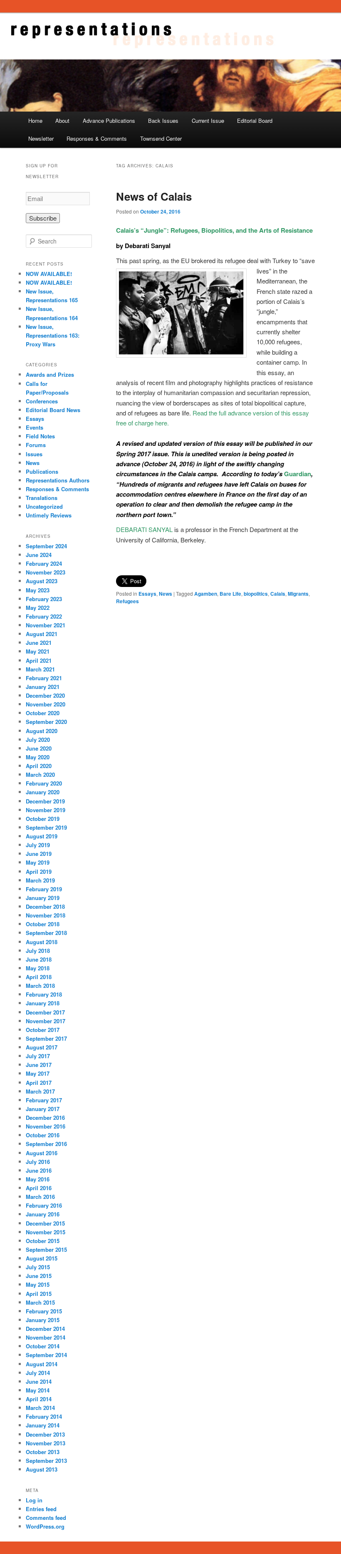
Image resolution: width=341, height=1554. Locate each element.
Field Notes (40, 436)
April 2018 (39, 977)
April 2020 (39, 766)
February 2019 (44, 889)
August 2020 (41, 731)
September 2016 (46, 1144)
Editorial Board (254, 120)
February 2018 (44, 994)
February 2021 (44, 678)
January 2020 (42, 792)
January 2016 (42, 1214)
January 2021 (42, 687)
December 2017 (45, 1012)
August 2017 (41, 1047)
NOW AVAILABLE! (49, 274)
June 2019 (39, 854)
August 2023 (41, 581)
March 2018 (40, 986)
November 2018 (45, 915)
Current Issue (208, 120)
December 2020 (45, 695)
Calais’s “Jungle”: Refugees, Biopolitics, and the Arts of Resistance (214, 230)
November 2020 (45, 704)
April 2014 (39, 1399)
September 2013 (46, 1460)
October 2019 (42, 819)
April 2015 (39, 1294)
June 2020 (39, 748)
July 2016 (38, 1162)
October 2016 (42, 1135)
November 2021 (45, 625)
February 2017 (44, 1100)
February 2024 (44, 563)
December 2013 (45, 1434)
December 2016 (45, 1117)
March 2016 (40, 1197)
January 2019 (42, 898)
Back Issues (163, 120)
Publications (42, 471)
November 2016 (45, 1126)
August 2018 (41, 942)
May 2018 (37, 968)
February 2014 (44, 1416)
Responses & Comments (97, 138)
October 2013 (42, 1452)
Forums (36, 445)
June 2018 (39, 959)
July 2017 (38, 1056)
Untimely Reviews (49, 515)
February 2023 (44, 599)
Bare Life (230, 593)
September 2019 (46, 827)
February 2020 (44, 783)
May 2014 (37, 1390)
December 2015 (45, 1223)
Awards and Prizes (50, 374)
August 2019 (41, 836)
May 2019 (37, 862)
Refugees (127, 601)
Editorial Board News (53, 410)
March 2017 (40, 1091)
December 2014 (45, 1329)
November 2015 (45, 1232)
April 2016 (39, 1188)
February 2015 (44, 1311)
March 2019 (40, 880)
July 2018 (38, 951)
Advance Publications (109, 120)
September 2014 (46, 1355)
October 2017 (42, 1030)
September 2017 (46, 1038)
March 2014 (40, 1408)
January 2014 (42, 1425)
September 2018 (46, 933)
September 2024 (46, 546)
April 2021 (39, 660)
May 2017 (37, 1073)
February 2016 (44, 1205)
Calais (277, 593)
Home (35, 120)
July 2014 (38, 1373)
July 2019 (38, 845)
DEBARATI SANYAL (144, 529)
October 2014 (42, 1346)
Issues (34, 454)
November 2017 (45, 1021)
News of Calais (154, 196)
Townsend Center (161, 138)
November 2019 (45, 810)
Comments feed (46, 1518)
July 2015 (38, 1267)
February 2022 (44, 616)
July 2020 (38, 739)
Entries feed (41, 1509)
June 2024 (39, 555)
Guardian (297, 473)
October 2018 (42, 924)
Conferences (42, 401)
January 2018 (42, 1003)
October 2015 (42, 1241)
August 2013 (41, 1469)
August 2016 (41, 1153)
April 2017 (39, 1083)
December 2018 (45, 906)
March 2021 (40, 669)
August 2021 (41, 634)
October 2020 (42, 713)
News (165, 593)
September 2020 (46, 722)
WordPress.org (45, 1526)
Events (34, 427)
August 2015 (41, 1258)
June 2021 (39, 642)
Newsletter (41, 138)
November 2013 (45, 1443)
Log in (34, 1500)
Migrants (298, 593)
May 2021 (37, 651)
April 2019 (39, 871)
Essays (147, 593)
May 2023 (37, 590)
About (62, 120)
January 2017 (42, 1109)
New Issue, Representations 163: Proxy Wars (52, 335)
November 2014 (45, 1337)
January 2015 (42, 1320)
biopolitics (256, 593)
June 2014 (39, 1381)
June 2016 (39, 1170)
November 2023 (45, 572)
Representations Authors (57, 480)
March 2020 (40, 774)
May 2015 (37, 1284)
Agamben (205, 593)
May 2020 (37, 757)
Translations (41, 498)
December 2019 (45, 801)
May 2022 (37, 608)
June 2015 (39, 1276)
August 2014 (41, 1364)
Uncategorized (44, 506)
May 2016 (37, 1179)
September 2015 (46, 1249)
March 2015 (40, 1302)
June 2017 (39, 1065)
